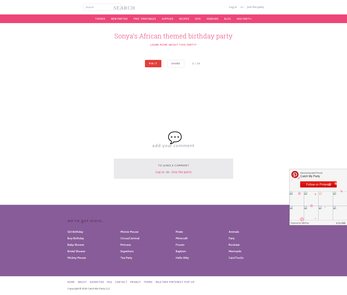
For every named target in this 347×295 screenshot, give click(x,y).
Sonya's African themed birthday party (173, 36)
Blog (227, 18)
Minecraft (182, 238)
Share (175, 63)
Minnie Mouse (129, 231)
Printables (145, 18)
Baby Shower (75, 244)
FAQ (109, 282)
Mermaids (235, 251)
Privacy (135, 282)
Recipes (184, 18)
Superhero (127, 251)
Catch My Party (173, 7)
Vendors (213, 18)
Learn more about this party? (173, 44)
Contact (121, 282)
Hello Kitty (182, 257)
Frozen (180, 244)
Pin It (153, 63)
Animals (234, 231)
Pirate (179, 231)
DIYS (198, 18)
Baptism (181, 251)
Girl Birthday (75, 231)
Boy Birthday (75, 238)
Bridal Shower (76, 251)
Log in (233, 7)
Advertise (97, 282)
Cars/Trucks (236, 257)
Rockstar (234, 244)
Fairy (232, 238)
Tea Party (126, 257)
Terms (148, 282)
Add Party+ (244, 18)
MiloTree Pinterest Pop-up (175, 282)
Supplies (168, 18)
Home (71, 282)
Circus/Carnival (129, 238)
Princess (125, 244)
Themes (100, 18)
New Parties (119, 18)
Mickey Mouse (76, 257)
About (82, 282)
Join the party (255, 7)
